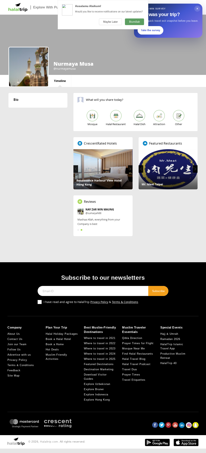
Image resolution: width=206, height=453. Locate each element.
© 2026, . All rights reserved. (56, 441)
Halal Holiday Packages (62, 333)
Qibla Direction (132, 338)
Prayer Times (131, 374)
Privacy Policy (99, 302)
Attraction (159, 124)
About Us (13, 333)
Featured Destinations (99, 364)
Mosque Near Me (133, 348)
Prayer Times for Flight (137, 343)
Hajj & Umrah (169, 333)
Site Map (13, 375)
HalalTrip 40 (168, 363)
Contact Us (15, 339)
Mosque (92, 124)
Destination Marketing (98, 369)
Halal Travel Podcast (136, 364)
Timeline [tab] (60, 81)
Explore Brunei (94, 389)
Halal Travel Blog (133, 358)
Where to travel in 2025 (99, 358)
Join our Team (17, 344)
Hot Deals (52, 349)
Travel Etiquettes (133, 379)
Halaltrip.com (49, 441)
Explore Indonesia (96, 394)
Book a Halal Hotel (58, 339)
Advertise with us (19, 354)
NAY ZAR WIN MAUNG (99, 209)
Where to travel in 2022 (99, 343)
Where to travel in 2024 (99, 353)
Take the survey (150, 30)
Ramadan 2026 (170, 339)
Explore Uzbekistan (97, 384)
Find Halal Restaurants (137, 353)
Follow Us (14, 349)
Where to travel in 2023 (99, 348)
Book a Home (55, 344)
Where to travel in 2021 (99, 338)
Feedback (14, 370)
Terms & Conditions (125, 302)
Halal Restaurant (116, 124)
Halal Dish (139, 124)
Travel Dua (129, 369)
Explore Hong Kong (97, 399)
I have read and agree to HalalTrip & (91, 302)
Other (178, 124)
